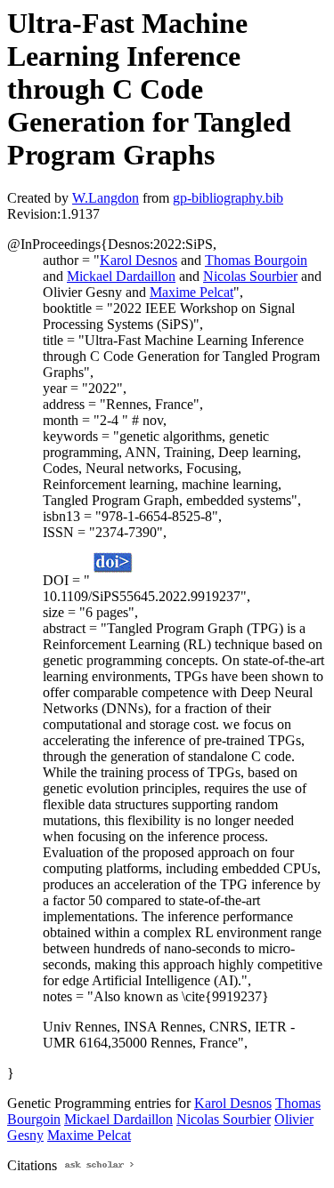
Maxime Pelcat (191, 292)
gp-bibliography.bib (228, 197)
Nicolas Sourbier (250, 276)
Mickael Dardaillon (121, 276)
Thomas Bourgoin (256, 260)
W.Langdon (105, 197)
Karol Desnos (138, 260)
